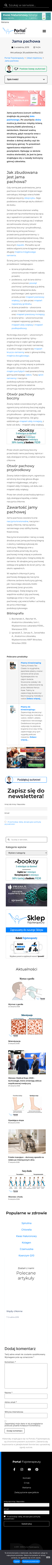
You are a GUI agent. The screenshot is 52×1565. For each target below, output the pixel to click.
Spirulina (26, 1223)
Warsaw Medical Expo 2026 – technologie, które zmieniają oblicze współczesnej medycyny (24, 1081)
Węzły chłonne (14, 1311)
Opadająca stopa (16, 1120)
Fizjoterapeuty (27, 1461)
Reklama (26, 1487)
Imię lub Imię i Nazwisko (14, 1501)
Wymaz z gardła (15, 1004)
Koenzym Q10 (26, 1255)
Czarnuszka (26, 1249)
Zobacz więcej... (33, 698)
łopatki (20, 245)
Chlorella (26, 1229)
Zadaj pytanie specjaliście (26, 1492)
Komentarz (10, 1362)
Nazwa (8, 1392)
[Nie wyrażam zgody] (48, 1557)
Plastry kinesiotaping (31, 663)
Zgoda (16, 1561)
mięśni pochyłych (16, 371)
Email (6, 1509)
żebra (29, 375)
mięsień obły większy (22, 325)
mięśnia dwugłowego (18, 356)
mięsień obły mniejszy (30, 421)
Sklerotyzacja (14, 1041)
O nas (26, 1483)
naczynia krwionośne (17, 521)
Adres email (11, 1402)
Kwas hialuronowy (26, 1236)
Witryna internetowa (14, 1412)
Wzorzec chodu (15, 1197)
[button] (44, 31)
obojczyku (29, 198)
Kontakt (27, 1478)
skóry (38, 120)
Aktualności (26, 969)
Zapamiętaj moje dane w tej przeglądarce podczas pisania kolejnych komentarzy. (24, 1424)
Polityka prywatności (31, 1561)
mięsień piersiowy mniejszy (30, 314)
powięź (33, 283)
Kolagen (26, 1242)
